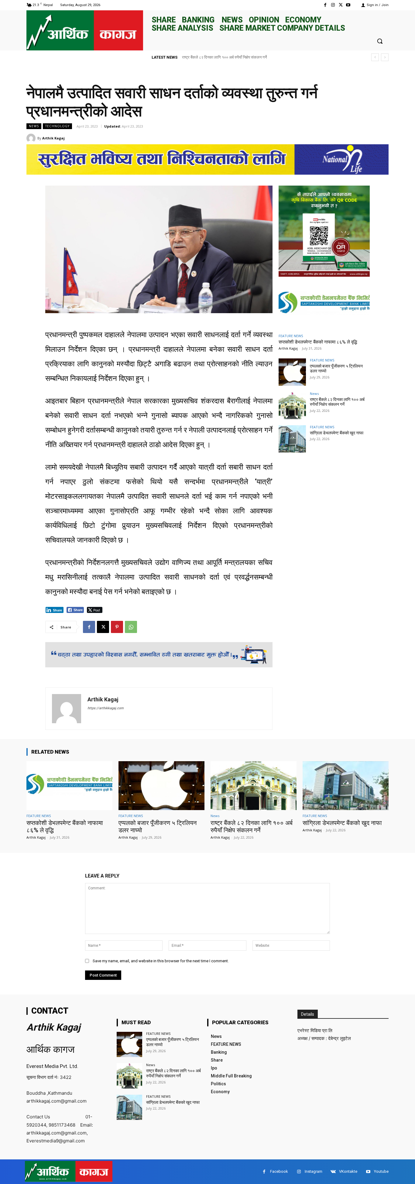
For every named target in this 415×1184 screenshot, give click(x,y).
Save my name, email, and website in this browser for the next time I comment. (161, 961)
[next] (385, 57)
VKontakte (348, 1171)
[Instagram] (333, 5)
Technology (57, 126)
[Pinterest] (117, 627)
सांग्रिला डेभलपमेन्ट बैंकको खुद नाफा (208, 57)
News (34, 126)
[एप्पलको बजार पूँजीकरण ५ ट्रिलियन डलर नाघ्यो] (292, 372)
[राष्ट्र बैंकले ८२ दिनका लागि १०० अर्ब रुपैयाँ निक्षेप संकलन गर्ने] (292, 405)
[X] (341, 5)
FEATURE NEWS (291, 335)
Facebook (279, 1171)
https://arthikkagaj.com (105, 708)
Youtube (381, 1171)
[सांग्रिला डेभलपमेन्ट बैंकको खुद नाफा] (292, 439)
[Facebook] (325, 5)
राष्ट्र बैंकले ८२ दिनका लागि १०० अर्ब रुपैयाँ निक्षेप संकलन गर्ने (337, 402)
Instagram (313, 1171)
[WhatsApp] (131, 627)
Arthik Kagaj (53, 138)
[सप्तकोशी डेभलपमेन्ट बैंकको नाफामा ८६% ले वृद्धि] (324, 304)
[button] (380, 41)
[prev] (375, 57)
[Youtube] (348, 5)
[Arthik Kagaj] (31, 138)
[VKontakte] (333, 1171)
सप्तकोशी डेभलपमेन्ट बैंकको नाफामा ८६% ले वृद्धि (318, 342)
